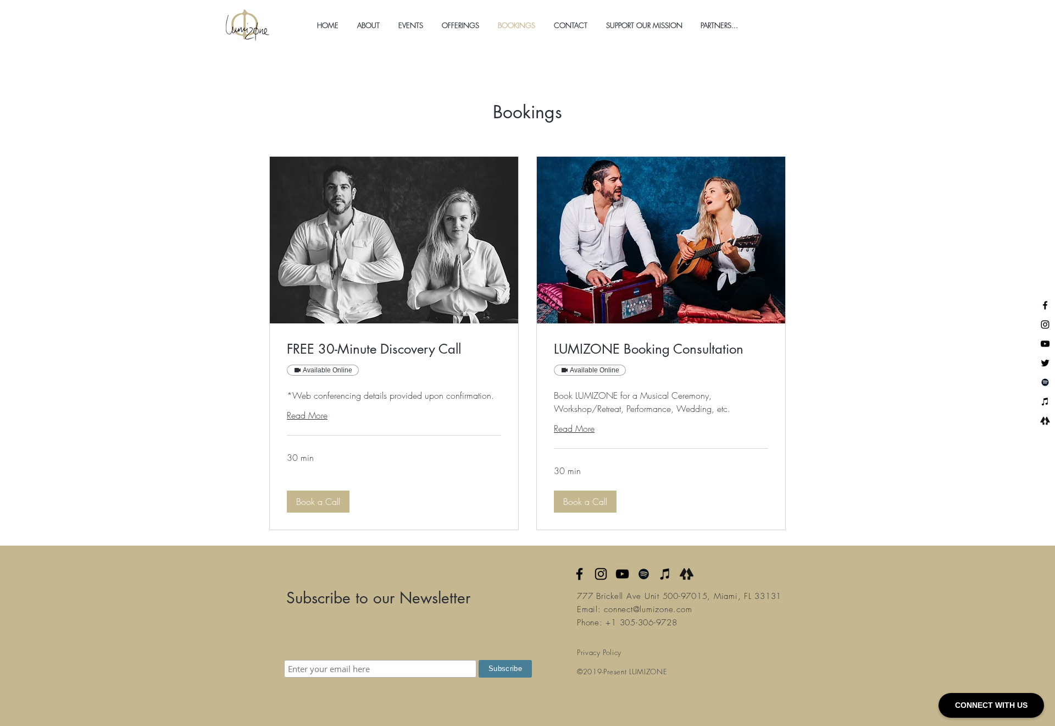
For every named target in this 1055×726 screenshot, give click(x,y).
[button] (368, 25)
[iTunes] (1045, 401)
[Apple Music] (665, 574)
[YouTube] (1045, 343)
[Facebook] (1045, 305)
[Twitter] (1045, 363)
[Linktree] (1045, 420)
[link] (394, 349)
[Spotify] (1045, 382)
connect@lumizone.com (648, 609)
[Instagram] (1045, 324)
